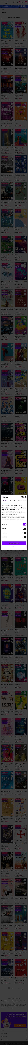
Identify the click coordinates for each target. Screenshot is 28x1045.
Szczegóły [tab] (12, 500)
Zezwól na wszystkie (14, 543)
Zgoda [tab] (4, 500)
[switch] (24, 529)
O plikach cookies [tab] (22, 500)
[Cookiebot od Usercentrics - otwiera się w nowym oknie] (20, 497)
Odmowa (14, 547)
